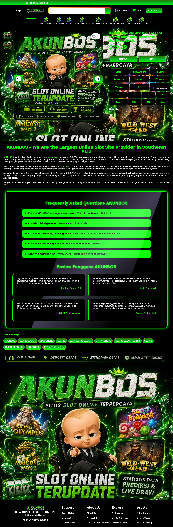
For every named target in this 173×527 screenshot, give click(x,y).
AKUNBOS (8, 157)
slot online (53, 157)
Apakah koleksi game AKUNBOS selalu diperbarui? (57, 223)
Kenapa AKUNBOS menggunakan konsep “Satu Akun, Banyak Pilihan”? (69, 213)
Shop (18, 10)
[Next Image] (98, 79)
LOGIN (152, 59)
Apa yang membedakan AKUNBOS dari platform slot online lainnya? (67, 253)
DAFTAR (123, 59)
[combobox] (77, 11)
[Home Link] (34, 10)
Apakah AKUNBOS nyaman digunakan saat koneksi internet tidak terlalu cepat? (74, 233)
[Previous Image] (18, 79)
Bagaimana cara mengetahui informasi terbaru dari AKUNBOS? (64, 243)
